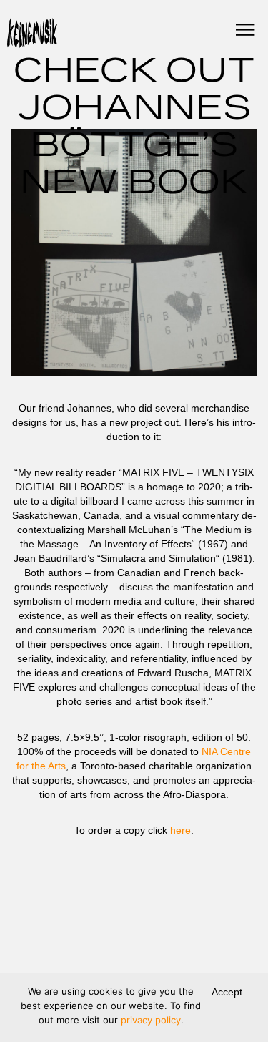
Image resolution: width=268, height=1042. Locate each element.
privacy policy (151, 1020)
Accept (227, 992)
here (180, 830)
